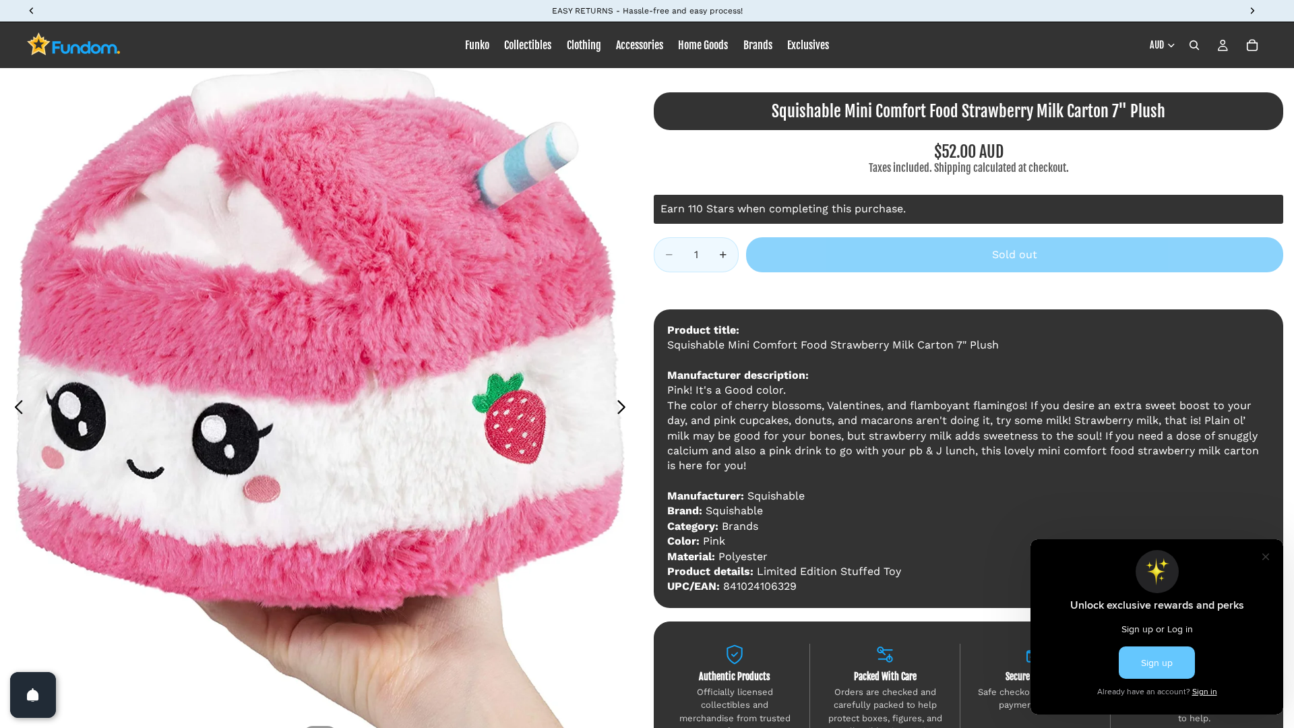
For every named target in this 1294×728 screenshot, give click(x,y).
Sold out (1014, 254)
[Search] (1194, 45)
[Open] (33, 695)
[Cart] (1252, 45)
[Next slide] (625, 409)
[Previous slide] (15, 409)
